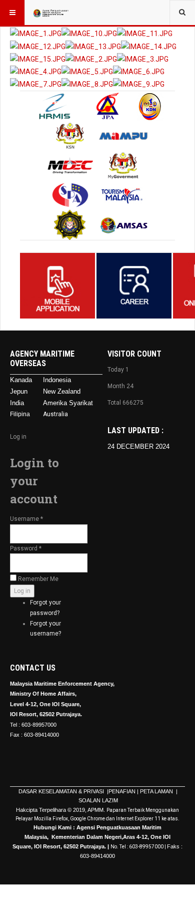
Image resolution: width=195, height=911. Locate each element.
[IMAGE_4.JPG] (36, 71)
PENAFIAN (122, 791)
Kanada (21, 380)
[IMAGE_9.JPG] (138, 84)
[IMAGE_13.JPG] (93, 46)
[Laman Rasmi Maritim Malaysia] (51, 12)
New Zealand (61, 391)
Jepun (19, 391)
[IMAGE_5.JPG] (87, 71)
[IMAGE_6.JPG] (138, 71)
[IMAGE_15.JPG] (38, 59)
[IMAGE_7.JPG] (36, 84)
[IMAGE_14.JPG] (148, 46)
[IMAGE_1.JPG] (36, 33)
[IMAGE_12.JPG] (38, 46)
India (17, 403)
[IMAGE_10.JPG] (89, 33)
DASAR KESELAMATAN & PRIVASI (62, 791)
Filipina (20, 414)
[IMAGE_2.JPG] (91, 59)
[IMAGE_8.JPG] (87, 84)
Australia (55, 414)
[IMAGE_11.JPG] (144, 33)
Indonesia (57, 380)
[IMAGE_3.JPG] (142, 59)
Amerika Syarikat (68, 403)
